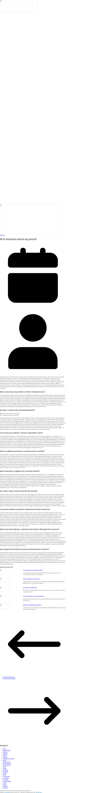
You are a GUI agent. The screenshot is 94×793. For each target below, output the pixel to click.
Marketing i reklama (8, 758)
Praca (4, 767)
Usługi (4, 784)
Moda (4, 760)
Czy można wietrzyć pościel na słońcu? (33, 596)
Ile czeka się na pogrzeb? (30, 587)
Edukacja (5, 754)
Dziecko (5, 752)
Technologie (6, 776)
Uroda (4, 783)
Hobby (5, 755)
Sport (4, 775)
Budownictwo (6, 750)
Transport (6, 778)
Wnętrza (2, 235)
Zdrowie (5, 788)
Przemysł (5, 770)
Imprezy (5, 757)
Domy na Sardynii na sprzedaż (31, 579)
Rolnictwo (5, 771)
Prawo (4, 768)
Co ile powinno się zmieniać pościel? (33, 570)
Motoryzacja (6, 762)
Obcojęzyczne (6, 765)
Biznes (5, 749)
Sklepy (5, 773)
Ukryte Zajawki (7, 781)
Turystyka (6, 779)
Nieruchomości (7, 763)
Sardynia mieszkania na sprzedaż (32, 605)
